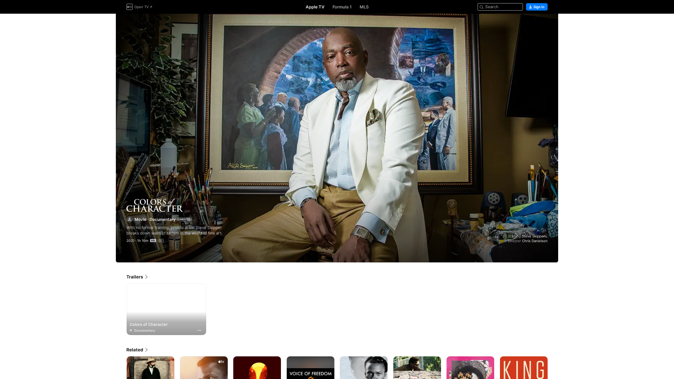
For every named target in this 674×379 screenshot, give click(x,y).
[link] (137, 277)
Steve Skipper (533, 236)
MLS (364, 6)
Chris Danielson (535, 241)
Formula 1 (342, 6)
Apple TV (315, 6)
